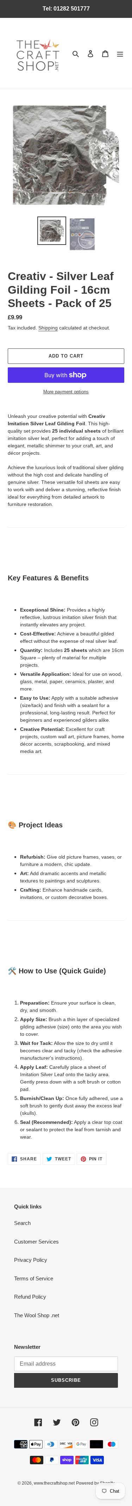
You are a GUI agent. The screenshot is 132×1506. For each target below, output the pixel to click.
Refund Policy (30, 1297)
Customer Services (36, 1242)
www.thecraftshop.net (54, 1483)
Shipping (48, 328)
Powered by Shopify (95, 1483)
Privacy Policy (30, 1260)
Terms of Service (33, 1278)
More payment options (66, 391)
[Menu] (120, 53)
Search (22, 1223)
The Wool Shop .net (36, 1315)
